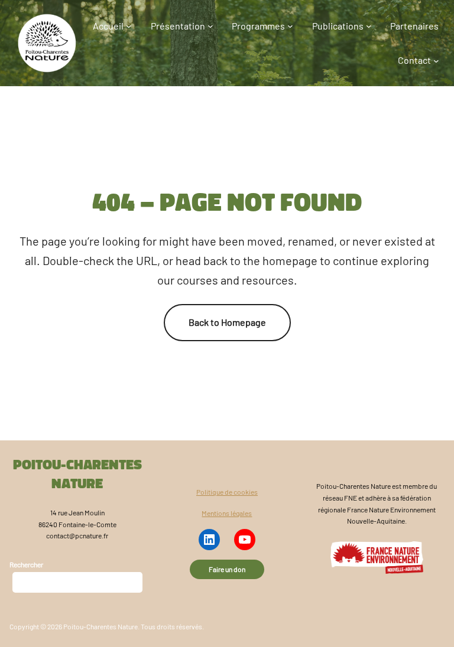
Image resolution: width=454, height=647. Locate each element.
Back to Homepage (227, 322)
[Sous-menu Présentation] (210, 26)
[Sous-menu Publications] (369, 26)
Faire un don (227, 569)
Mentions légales (227, 513)
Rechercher (26, 564)
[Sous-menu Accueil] (129, 26)
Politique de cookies (227, 492)
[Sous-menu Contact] (436, 60)
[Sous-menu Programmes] (290, 26)
